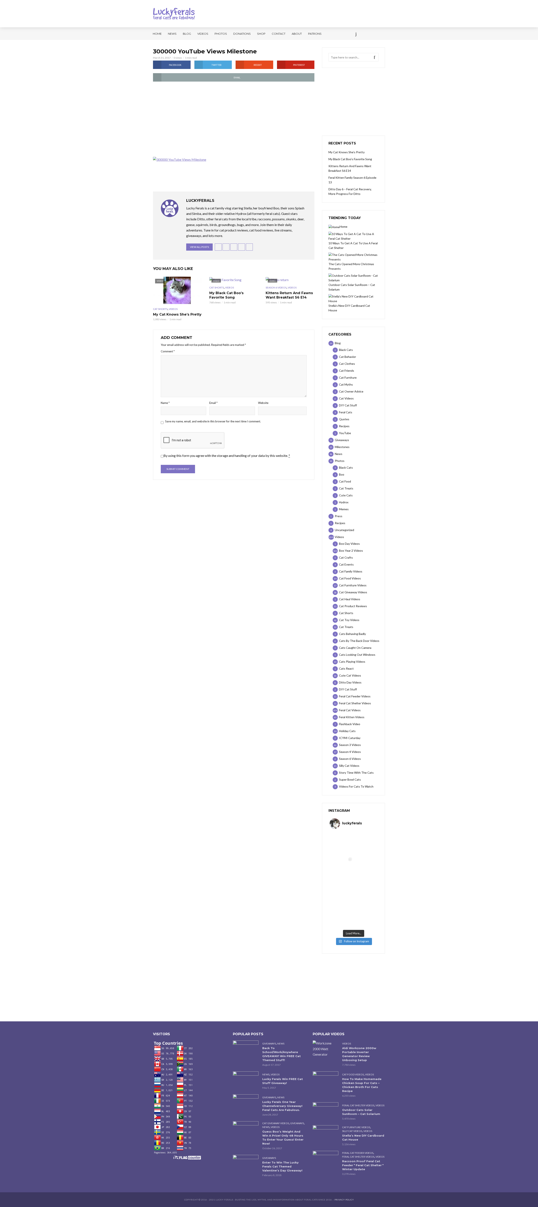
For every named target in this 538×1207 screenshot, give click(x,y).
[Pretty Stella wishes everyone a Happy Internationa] (341, 892)
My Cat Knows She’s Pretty (177, 314)
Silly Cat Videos (352, 1131)
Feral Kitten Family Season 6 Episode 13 (352, 180)
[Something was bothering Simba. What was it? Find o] (365, 892)
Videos (202, 33)
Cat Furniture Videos (356, 1127)
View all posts (199, 247)
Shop (261, 33)
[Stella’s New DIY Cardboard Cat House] (325, 1133)
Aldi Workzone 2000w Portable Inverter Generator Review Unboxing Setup (359, 1054)
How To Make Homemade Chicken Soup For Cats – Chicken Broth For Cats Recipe (361, 1085)
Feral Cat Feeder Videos (357, 1152)
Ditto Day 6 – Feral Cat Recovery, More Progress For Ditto (350, 191)
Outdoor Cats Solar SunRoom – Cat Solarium (361, 1112)
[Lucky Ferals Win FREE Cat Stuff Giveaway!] (245, 1079)
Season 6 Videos (276, 287)
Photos (221, 33)
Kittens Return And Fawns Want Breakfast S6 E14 (289, 295)
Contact (278, 33)
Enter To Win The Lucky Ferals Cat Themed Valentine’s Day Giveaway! (282, 1166)
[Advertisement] (233, 119)
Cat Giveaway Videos (275, 1123)
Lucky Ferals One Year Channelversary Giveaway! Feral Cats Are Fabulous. (282, 1106)
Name (165, 403)
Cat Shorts (160, 309)
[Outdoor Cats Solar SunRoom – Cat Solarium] (325, 1110)
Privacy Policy (344, 1199)
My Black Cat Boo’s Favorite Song (226, 295)
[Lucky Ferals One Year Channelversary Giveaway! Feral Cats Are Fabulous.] (245, 1102)
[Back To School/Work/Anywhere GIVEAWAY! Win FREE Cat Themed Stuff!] (245, 1049)
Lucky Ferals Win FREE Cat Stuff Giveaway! (282, 1081)
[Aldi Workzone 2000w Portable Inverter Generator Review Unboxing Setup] (325, 1048)
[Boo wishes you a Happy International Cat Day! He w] (365, 868)
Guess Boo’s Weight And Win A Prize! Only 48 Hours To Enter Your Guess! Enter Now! (282, 1137)
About (297, 33)
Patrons (315, 33)
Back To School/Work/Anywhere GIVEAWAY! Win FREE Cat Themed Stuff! (281, 1054)
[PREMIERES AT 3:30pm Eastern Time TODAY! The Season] (365, 844)
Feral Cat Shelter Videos (358, 1105)
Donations (242, 33)
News (172, 33)
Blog (187, 33)
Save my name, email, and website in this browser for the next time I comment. (213, 421)
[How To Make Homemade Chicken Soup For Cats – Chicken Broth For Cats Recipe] (325, 1079)
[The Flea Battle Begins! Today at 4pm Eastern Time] (341, 844)
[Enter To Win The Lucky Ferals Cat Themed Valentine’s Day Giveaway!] (245, 1163)
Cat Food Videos (353, 1074)
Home (157, 33)
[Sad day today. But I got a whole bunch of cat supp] (341, 868)
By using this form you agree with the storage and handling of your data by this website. (227, 455)
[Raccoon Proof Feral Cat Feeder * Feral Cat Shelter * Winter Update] (325, 1159)
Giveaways (269, 1043)
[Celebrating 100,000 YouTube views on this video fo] (365, 916)
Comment (168, 351)
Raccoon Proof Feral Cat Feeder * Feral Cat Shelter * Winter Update (363, 1165)
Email (213, 403)
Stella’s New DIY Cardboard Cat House (363, 1137)
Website (263, 403)
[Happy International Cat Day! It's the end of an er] (341, 916)
